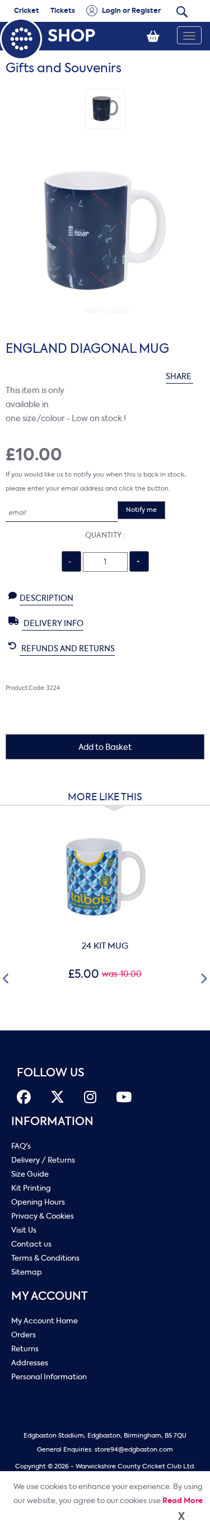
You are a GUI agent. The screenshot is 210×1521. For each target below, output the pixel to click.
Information (52, 1121)
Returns (25, 1349)
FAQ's (21, 1146)
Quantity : (105, 535)
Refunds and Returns (67, 648)
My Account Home (44, 1321)
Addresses (29, 1363)
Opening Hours (38, 1202)
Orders (23, 1335)
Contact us (31, 1244)
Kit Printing (31, 1188)
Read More (182, 1500)
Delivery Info (52, 623)
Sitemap (26, 1272)
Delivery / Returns (43, 1160)
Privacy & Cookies (42, 1216)
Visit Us (23, 1230)
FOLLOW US (51, 1072)
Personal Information (49, 1377)
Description (46, 598)
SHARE (179, 376)
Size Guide (30, 1174)
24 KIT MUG (105, 945)
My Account (49, 1296)
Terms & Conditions (45, 1258)
